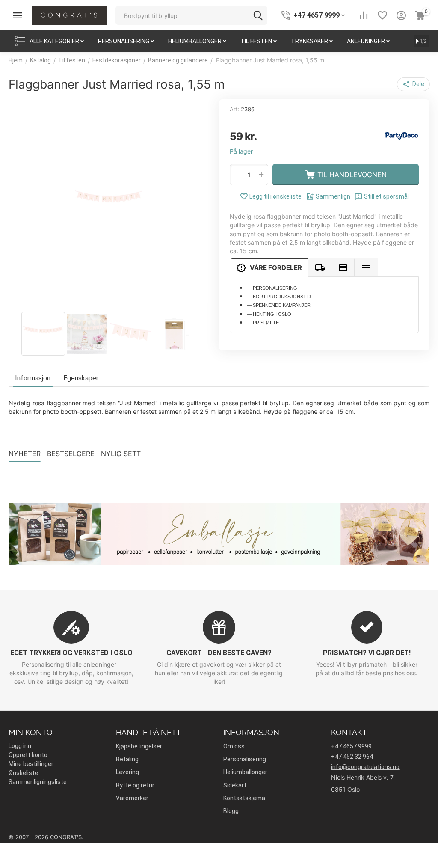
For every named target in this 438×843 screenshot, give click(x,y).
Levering (127, 772)
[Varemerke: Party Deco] (402, 135)
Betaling (127, 759)
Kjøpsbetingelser (139, 746)
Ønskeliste (23, 772)
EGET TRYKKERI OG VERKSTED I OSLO (71, 653)
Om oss (234, 746)
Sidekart (234, 785)
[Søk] (258, 15)
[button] (413, 84)
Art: (235, 109)
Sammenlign (333, 196)
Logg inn (20, 745)
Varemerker (132, 798)
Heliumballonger (245, 772)
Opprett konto (28, 754)
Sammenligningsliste (38, 781)
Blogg (231, 810)
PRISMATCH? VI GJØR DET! (367, 653)
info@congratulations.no (365, 766)
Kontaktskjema (244, 798)
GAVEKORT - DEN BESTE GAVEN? (219, 653)
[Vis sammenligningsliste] (363, 15)
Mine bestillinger (31, 763)
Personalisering (244, 759)
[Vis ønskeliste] (382, 15)
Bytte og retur (135, 785)
